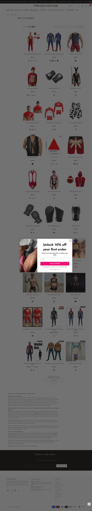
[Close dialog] (70, 240)
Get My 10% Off (55, 264)
